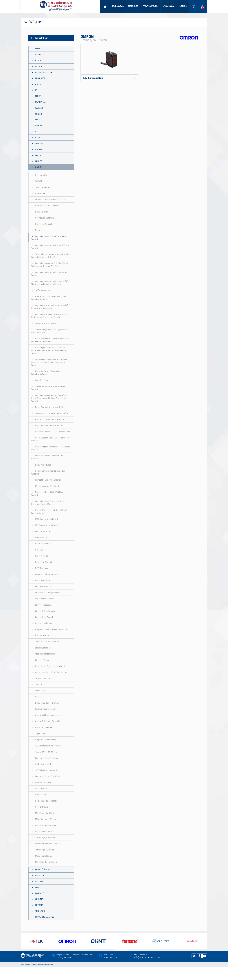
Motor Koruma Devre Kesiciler (48, 843)
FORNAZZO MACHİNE (44, 916)
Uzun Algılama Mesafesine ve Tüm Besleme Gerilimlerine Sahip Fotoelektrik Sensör (49, 350)
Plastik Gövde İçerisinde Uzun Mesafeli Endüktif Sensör (50, 511)
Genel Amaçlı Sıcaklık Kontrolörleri (50, 666)
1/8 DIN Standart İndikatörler (47, 745)
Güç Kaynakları (41, 174)
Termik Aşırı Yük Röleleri (45, 837)
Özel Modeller (41, 549)
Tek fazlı (38, 684)
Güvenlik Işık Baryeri (44, 623)
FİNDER (38, 113)
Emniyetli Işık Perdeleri (45, 617)
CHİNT (38, 887)
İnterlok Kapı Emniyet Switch (47, 592)
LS (36, 90)
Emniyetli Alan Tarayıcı (45, 610)
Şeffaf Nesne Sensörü (44, 290)
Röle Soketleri (41, 788)
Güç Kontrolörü (41, 806)
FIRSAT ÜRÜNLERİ (43, 869)
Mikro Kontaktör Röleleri (45, 819)
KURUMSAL (118, 6)
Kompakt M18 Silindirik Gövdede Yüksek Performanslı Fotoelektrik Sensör (50, 316)
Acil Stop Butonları (43, 580)
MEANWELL (40, 101)
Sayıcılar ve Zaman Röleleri (47, 205)
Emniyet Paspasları (43, 604)
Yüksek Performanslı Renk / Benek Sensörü (48, 388)
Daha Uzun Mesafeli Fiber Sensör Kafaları (53, 431)
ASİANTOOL (40, 54)
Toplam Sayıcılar (42, 733)
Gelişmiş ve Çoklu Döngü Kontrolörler (51, 672)
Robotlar (39, 230)
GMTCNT (39, 149)
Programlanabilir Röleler (46, 739)
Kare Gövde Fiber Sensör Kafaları (49, 419)
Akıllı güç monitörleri (44, 764)
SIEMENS (39, 143)
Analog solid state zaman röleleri (49, 715)
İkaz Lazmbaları (42, 635)
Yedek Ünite (40, 690)
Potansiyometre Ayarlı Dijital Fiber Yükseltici (48, 472)
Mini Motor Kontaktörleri (46, 862)
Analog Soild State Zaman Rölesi (49, 721)
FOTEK (38, 155)
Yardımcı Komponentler (45, 653)
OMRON (38, 167)
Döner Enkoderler (42, 543)
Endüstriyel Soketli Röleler (46, 758)
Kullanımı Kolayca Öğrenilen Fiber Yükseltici (47, 457)
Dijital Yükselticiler (43, 464)
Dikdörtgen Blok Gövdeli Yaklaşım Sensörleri (47, 493)
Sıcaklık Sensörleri (43, 647)
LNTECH (38, 66)
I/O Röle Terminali (43, 782)
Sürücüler (39, 181)
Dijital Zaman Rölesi (43, 727)
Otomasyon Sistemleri (45, 217)
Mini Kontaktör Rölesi (44, 813)
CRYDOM (39, 905)
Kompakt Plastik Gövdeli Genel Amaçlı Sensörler (49, 238)
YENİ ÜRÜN (40, 911)
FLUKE (38, 96)
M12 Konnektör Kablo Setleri (47, 519)
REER (37, 137)
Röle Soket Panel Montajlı (46, 800)
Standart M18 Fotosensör (46, 323)
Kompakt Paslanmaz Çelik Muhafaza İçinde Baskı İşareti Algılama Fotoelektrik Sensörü (49, 398)
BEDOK (38, 60)
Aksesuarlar (40, 193)
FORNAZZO (40, 893)
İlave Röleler (40, 794)
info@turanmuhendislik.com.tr (147, 957)
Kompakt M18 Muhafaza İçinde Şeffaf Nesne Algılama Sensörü (49, 307)
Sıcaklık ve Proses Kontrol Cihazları (50, 199)
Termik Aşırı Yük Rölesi (45, 849)
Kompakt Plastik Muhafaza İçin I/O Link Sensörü (50, 246)
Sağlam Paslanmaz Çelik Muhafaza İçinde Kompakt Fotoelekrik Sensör (51, 255)
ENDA (37, 119)
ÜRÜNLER (133, 6)
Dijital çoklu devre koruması (47, 702)
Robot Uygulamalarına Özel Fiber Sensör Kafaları (50, 439)
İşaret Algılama (41, 555)
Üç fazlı (38, 696)
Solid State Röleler (43, 187)
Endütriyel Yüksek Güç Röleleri (48, 776)
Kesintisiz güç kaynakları (45, 708)
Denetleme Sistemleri (44, 562)
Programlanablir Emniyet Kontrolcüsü (51, 629)
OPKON (38, 125)
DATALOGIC (40, 875)
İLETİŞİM (183, 6)
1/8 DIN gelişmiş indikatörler (47, 770)
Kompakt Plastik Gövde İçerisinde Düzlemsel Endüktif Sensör (47, 502)
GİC (36, 131)
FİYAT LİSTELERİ (150, 6)
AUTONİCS (39, 84)
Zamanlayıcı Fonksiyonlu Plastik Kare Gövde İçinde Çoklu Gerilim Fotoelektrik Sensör (49, 362)
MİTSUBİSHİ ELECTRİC (44, 72)
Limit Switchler (41, 537)
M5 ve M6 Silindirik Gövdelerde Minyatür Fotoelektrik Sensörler (50, 340)
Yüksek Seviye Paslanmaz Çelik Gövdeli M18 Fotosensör (50, 331)
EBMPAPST (40, 78)
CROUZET (39, 899)
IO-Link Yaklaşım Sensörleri (47, 486)
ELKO (37, 48)
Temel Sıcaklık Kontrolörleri (47, 641)
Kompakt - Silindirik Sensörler (48, 479)
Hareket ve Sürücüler (44, 224)
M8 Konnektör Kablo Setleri (47, 525)
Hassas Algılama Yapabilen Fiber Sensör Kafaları (50, 448)
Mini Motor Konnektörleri (46, 825)
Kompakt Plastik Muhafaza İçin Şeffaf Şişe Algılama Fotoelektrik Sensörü (49, 283)
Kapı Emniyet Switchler (45, 598)
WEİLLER (39, 107)
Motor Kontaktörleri (44, 855)
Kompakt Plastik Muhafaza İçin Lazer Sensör (49, 274)
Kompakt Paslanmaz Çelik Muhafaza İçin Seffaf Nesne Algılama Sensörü (50, 264)
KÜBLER (38, 161)
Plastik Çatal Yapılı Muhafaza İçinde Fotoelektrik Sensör (48, 298)
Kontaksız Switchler (43, 586)
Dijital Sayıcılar (41, 211)
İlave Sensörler (41, 380)
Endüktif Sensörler (43, 531)
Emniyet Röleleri (42, 660)
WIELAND (39, 881)
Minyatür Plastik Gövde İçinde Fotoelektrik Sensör (46, 372)
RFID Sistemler (41, 568)
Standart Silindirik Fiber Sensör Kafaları (52, 413)
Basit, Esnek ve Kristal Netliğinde (49, 407)
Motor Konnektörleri (44, 831)
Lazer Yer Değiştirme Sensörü (48, 574)
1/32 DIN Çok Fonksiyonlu (46, 751)
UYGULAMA (168, 6)
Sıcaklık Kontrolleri (43, 678)
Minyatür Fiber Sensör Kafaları (48, 425)
